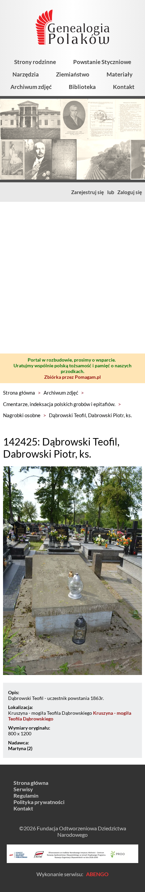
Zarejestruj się (87, 192)
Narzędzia (25, 74)
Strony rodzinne (35, 61)
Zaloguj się (129, 192)
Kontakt (124, 86)
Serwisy (23, 789)
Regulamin (25, 795)
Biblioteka (82, 86)
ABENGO (97, 874)
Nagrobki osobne (21, 415)
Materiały (120, 74)
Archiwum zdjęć (31, 86)
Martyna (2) (20, 748)
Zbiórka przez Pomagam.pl (72, 377)
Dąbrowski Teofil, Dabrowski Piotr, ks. (90, 415)
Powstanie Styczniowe (102, 61)
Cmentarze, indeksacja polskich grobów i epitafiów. (59, 404)
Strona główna (19, 393)
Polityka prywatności (38, 802)
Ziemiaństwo (72, 74)
